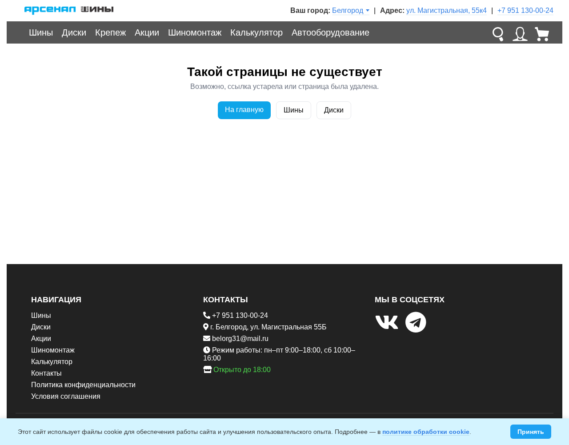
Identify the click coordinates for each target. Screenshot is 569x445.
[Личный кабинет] (520, 32)
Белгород (347, 10)
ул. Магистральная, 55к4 (446, 10)
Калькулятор (256, 32)
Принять (530, 431)
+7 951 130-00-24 (525, 10)
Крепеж (110, 32)
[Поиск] (498, 32)
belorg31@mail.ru (240, 338)
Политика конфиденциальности (83, 385)
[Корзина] (542, 32)
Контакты (46, 373)
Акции (147, 32)
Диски (74, 32)
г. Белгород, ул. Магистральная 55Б (268, 327)
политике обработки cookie (425, 431)
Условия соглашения (65, 396)
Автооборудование (330, 32)
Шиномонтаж (194, 32)
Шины (41, 32)
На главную (244, 109)
